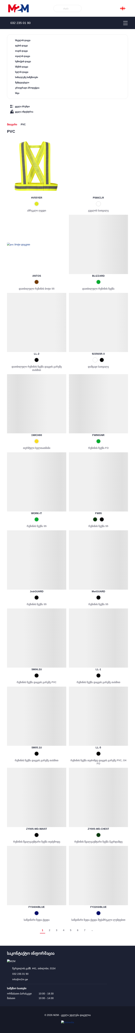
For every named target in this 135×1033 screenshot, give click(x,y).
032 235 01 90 (20, 973)
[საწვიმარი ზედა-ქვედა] (36, 875)
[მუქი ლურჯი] (36, 913)
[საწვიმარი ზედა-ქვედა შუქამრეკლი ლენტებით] (98, 875)
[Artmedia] (67, 1022)
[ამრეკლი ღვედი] (36, 166)
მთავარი (12, 124)
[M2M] (18, 8)
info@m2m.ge (20, 979)
